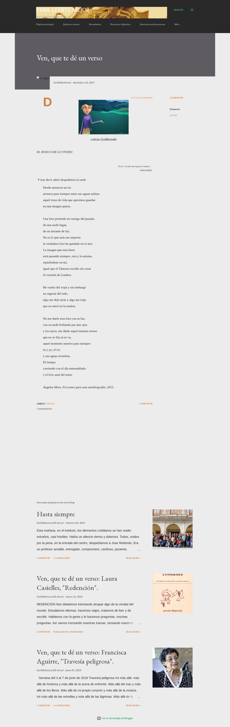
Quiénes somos (71, 24)
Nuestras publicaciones (152, 24)
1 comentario (61, 558)
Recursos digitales (120, 24)
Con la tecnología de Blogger (117, 718)
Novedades (95, 24)
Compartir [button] (176, 97)
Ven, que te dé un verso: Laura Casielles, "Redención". (77, 583)
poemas (173, 115)
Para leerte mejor (62, 9)
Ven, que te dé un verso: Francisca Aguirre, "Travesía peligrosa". (82, 657)
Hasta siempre (56, 513)
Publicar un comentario (68, 631)
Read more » (133, 558)
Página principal (45, 24)
